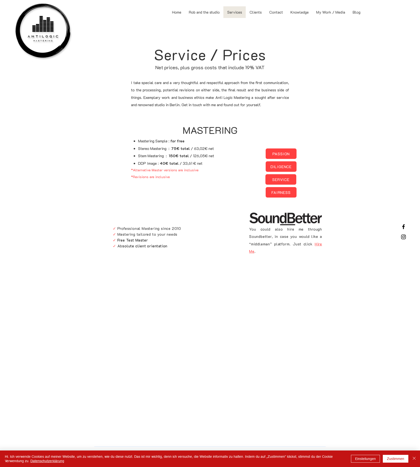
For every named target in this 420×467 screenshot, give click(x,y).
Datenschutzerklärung (47, 461)
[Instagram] (403, 237)
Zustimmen (395, 459)
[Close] (414, 458)
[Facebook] (403, 227)
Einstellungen (365, 459)
